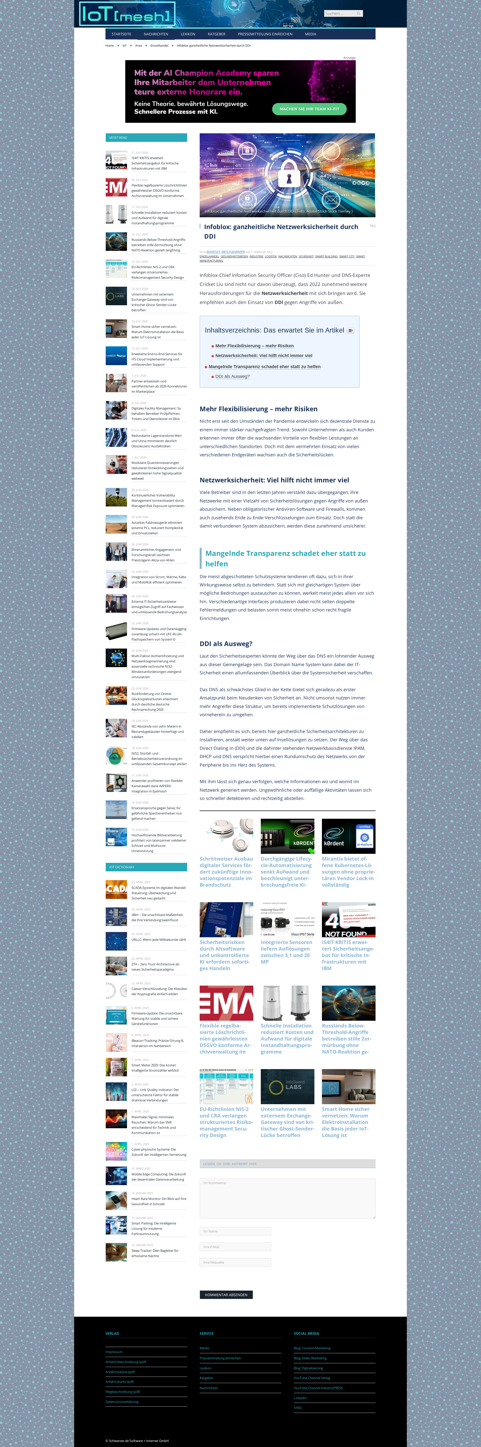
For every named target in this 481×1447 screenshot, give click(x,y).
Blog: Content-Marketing (312, 1348)
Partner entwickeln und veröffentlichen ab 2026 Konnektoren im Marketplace (159, 386)
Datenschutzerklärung (122, 1401)
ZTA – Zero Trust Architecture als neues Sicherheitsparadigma (155, 967)
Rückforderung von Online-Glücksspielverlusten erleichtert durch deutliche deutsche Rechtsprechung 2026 (155, 701)
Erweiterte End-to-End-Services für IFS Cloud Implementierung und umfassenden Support (157, 359)
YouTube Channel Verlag (312, 1378)
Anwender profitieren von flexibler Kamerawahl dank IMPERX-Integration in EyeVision (157, 785)
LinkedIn (300, 1398)
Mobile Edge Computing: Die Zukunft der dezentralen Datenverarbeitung (159, 1177)
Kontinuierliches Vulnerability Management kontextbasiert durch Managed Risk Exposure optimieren (158, 500)
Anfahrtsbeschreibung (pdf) (125, 1362)
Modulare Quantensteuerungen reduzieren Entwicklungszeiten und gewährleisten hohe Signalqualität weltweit (158, 470)
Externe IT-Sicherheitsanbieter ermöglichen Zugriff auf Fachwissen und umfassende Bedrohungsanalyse (159, 606)
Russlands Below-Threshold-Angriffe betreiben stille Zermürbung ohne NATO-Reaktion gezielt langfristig (346, 1038)
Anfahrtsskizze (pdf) (120, 1372)
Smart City (346, 256)
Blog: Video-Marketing (310, 1358)
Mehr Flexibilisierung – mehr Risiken (254, 345)
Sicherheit (306, 256)
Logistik (271, 256)
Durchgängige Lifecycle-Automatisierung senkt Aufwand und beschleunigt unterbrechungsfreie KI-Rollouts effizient (286, 872)
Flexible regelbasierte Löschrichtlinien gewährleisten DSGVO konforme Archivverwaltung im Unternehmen (225, 1038)
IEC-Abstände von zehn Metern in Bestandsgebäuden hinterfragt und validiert (158, 731)
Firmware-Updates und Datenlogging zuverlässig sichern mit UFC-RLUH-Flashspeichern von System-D (159, 634)
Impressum (114, 1352)
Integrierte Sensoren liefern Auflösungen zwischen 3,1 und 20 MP (286, 952)
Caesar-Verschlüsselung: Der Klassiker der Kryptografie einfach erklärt (159, 991)
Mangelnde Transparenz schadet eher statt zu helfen (265, 366)
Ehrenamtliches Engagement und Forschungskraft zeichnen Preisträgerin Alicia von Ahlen (156, 554)
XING (298, 1407)
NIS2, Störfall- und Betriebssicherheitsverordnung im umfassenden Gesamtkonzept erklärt (159, 758)
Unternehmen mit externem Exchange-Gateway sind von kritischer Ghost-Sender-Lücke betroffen (287, 1122)
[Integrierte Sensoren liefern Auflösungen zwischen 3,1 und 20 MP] (287, 919)
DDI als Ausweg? (232, 376)
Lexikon (188, 34)
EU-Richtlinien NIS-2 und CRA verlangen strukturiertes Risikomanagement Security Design (226, 1122)
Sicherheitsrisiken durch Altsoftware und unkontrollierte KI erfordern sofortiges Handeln (225, 955)
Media (310, 34)
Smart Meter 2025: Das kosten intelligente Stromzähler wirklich (155, 1068)
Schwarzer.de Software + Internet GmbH (139, 1440)
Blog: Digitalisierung (308, 1368)
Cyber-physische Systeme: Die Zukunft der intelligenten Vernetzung (159, 1152)
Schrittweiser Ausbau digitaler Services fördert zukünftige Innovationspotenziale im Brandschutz (226, 872)
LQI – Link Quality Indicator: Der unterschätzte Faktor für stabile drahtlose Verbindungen (155, 1094)
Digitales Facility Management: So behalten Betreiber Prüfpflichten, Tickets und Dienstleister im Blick (156, 413)
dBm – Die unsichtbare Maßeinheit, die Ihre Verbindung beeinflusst (158, 917)
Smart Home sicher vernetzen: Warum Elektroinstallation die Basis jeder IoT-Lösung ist (346, 1122)
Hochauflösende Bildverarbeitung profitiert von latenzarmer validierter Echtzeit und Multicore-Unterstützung (159, 843)
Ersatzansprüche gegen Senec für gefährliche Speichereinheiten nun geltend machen (157, 813)
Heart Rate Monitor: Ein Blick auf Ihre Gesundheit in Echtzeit (159, 1201)
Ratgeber (216, 34)
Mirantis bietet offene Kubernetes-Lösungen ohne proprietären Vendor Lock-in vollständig (348, 872)
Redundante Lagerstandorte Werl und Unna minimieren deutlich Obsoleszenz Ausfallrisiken (156, 440)
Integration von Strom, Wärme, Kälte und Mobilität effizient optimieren (159, 579)
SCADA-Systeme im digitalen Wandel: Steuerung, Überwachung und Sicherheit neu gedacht (159, 892)
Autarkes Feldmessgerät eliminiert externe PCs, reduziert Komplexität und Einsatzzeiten (157, 527)
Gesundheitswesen (234, 256)
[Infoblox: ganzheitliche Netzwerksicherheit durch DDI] (288, 176)
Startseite (121, 34)
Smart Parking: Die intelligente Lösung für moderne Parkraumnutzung (154, 1228)
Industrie (256, 256)
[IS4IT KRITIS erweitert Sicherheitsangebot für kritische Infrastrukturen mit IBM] (349, 919)
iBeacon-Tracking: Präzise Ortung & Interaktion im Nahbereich (157, 1043)
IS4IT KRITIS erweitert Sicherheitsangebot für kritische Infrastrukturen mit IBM (348, 955)
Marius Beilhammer (225, 251)
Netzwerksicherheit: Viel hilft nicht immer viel (263, 355)
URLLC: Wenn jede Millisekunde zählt (159, 939)
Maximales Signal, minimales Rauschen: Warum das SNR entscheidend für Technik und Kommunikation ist (154, 1125)
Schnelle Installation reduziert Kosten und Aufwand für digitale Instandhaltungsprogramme (287, 1038)
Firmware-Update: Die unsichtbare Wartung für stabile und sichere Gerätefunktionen (157, 1018)
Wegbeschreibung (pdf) (122, 1391)
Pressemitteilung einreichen (265, 34)
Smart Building (326, 256)
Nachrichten (156, 34)
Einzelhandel (209, 256)
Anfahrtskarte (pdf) (119, 1381)
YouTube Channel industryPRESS (318, 1388)
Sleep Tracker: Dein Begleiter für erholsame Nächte (155, 1253)
